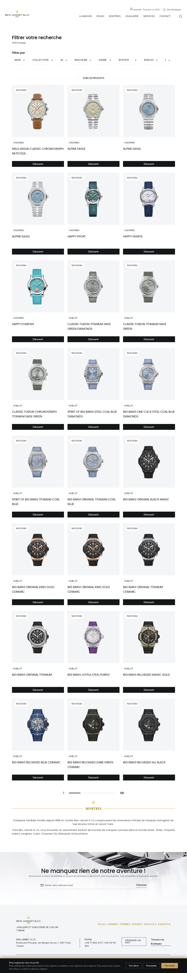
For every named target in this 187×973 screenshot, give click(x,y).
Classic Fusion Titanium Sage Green (144, 326)
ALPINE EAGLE (76, 149)
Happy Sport (76, 236)
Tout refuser (134, 965)
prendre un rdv (133, 941)
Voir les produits (93, 78)
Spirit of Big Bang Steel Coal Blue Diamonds (92, 414)
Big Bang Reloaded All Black (144, 762)
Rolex (102, 924)
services (150, 924)
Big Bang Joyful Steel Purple (88, 675)
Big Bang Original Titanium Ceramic (143, 589)
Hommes (112, 924)
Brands (137, 924)
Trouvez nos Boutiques (157, 941)
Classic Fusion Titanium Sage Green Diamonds (89, 326)
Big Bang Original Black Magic (146, 499)
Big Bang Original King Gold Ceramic (33, 589)
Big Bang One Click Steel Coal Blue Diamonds (149, 414)
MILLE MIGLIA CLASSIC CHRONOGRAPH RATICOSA (38, 151)
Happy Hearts (133, 236)
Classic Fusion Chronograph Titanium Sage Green (34, 414)
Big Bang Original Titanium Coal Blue (91, 501)
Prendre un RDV (151, 9)
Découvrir (38, 163)
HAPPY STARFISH (23, 324)
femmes (125, 924)
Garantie (164, 924)
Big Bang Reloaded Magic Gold (146, 675)
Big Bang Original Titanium (32, 675)
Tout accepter (169, 965)
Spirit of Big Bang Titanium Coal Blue (36, 501)
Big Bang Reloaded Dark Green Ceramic (90, 764)
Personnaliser (151, 965)
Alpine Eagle (132, 149)
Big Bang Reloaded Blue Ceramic (36, 762)
